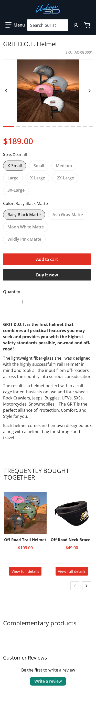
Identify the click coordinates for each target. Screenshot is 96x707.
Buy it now (47, 275)
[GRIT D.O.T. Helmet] (8, 126)
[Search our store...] (62, 25)
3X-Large (16, 190)
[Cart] (87, 25)
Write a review (48, 681)
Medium (64, 165)
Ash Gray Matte (67, 214)
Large (12, 178)
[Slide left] (6, 90)
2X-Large (65, 178)
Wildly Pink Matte (24, 239)
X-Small (14, 165)
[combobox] (47, 25)
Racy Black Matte (24, 214)
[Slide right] (90, 90)
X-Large (37, 178)
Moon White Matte (25, 227)
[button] (15, 25)
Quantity (11, 292)
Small (39, 165)
